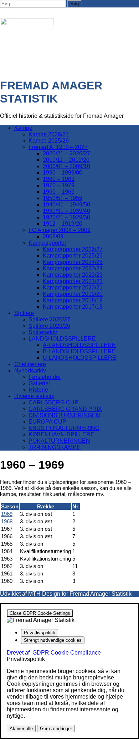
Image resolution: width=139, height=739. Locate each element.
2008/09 (53, 236)
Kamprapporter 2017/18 (73, 307)
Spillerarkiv (43, 332)
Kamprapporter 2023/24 (73, 268)
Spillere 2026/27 (49, 319)
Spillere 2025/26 (49, 326)
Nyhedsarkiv (30, 371)
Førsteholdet (45, 377)
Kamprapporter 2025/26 (73, 256)
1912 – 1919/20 (62, 224)
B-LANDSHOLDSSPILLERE (79, 351)
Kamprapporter (47, 243)
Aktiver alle (21, 728)
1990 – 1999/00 (62, 173)
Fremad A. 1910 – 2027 (58, 147)
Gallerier (39, 383)
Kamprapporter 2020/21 (73, 288)
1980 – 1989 (58, 179)
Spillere (24, 313)
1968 (6, 521)
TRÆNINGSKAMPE (55, 447)
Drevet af (54, 653)
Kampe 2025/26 (49, 141)
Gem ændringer (56, 728)
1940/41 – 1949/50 (66, 205)
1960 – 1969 (58, 192)
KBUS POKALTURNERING (64, 428)
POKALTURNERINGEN (59, 441)
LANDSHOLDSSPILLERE (62, 339)
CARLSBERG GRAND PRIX (65, 409)
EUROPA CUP (47, 422)
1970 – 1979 (58, 185)
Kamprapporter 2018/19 (73, 300)
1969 (6, 514)
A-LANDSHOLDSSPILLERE (79, 345)
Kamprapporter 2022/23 (73, 275)
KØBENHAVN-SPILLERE (61, 434)
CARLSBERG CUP (53, 402)
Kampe (23, 128)
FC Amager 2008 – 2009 (60, 230)
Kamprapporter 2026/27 (73, 249)
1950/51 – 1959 (62, 198)
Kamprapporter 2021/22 (73, 281)
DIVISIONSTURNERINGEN (64, 415)
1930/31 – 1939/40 (66, 211)
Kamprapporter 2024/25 (73, 262)
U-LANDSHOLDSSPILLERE (79, 358)
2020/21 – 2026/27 (66, 153)
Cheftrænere (30, 364)
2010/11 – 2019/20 (66, 160)
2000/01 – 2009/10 (66, 166)
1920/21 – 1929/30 (66, 217)
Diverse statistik (34, 396)
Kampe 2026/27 (49, 134)
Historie (38, 390)
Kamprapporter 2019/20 (73, 294)
